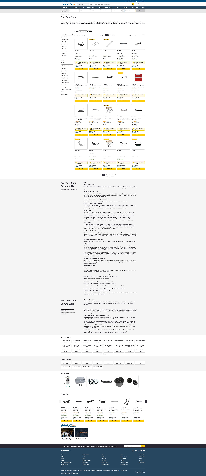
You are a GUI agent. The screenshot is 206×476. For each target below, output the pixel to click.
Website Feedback (142, 462)
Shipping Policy (63, 470)
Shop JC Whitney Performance (66, 462)
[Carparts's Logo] (69, 4)
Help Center (104, 456)
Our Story (84, 456)
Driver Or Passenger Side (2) (67, 89)
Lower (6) (64, 84)
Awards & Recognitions (86, 460)
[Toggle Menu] (62, 4)
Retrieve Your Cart (105, 462)
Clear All (89, 31)
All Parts (62, 458)
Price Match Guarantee (105, 464)
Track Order (104, 458)
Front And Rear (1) (65, 80)
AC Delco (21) (64, 46)
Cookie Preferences (114, 470)
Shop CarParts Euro (64, 464)
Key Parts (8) (64, 55)
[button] (83, 31)
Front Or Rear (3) (65, 75)
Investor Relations (86, 464)
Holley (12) (64, 48)
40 (109, 35)
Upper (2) (64, 87)
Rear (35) (64, 73)
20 (106, 35)
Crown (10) (64, 53)
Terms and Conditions (86, 470)
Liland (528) (64, 37)
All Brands (62, 460)
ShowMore (103, 354)
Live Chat (140, 460)
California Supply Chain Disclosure (96, 470)
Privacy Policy (80, 470)
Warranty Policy (69, 470)
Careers (84, 458)
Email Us (140, 458)
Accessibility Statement (106, 470)
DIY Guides (122, 460)
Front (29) (64, 68)
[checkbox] (61, 37)
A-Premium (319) (65, 39)
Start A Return (104, 460)
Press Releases (85, 462)
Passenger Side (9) (65, 82)
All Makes (62, 456)
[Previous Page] (100, 175)
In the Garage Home (124, 456)
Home (62, 14)
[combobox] (74, 10)
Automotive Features (124, 464)
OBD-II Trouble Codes (124, 462)
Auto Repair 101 (123, 458)
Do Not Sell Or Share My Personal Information (68, 472)
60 (112, 35)
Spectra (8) (64, 57)
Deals (62, 466)
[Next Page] (118, 175)
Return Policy (75, 470)
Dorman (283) (64, 41)
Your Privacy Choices (124, 470)
